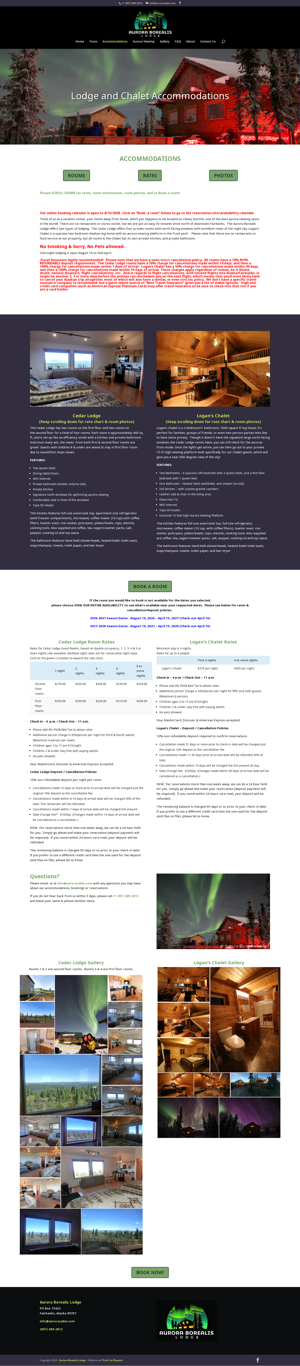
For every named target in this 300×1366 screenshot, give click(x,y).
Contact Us (208, 41)
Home (80, 41)
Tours (93, 41)
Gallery (165, 41)
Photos (223, 175)
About (190, 41)
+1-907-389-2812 (126, 896)
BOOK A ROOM (150, 586)
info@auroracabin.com (74, 883)
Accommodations (115, 41)
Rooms (76, 175)
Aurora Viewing (143, 41)
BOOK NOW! (150, 1272)
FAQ (178, 41)
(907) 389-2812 (51, 1329)
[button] (36, 988)
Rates (150, 175)
